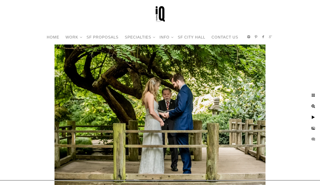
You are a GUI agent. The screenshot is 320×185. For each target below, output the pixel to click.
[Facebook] (263, 37)
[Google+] (271, 37)
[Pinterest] (256, 37)
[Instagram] (249, 37)
